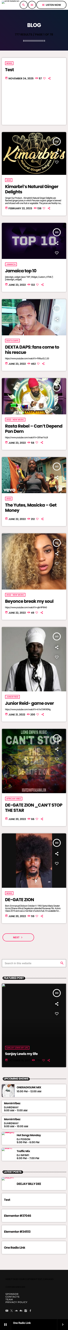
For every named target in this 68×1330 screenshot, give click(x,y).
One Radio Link (14, 1247)
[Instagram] (25, 1311)
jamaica (11, 264)
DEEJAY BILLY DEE (29, 1184)
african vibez (13, 798)
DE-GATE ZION (19, 900)
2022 (8, 498)
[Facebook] (30, 1311)
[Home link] (10, 5)
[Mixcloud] (21, 1311)
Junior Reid (12, 696)
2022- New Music (15, 419)
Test (9, 70)
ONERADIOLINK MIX (29, 1087)
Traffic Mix (23, 1151)
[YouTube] (6, 1311)
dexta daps (12, 340)
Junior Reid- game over (29, 703)
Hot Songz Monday (29, 1135)
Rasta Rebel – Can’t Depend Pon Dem (33, 428)
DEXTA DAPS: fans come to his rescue (32, 349)
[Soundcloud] (16, 1311)
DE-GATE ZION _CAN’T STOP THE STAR (33, 807)
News (9, 63)
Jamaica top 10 (20, 271)
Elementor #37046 (17, 1216)
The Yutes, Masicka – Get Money (31, 507)
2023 (8, 180)
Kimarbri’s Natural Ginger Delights (31, 189)
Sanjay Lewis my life (21, 1053)
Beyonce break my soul (29, 601)
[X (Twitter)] (11, 1311)
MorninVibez (12, 1103)
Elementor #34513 (17, 1231)
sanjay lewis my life (17, 1047)
